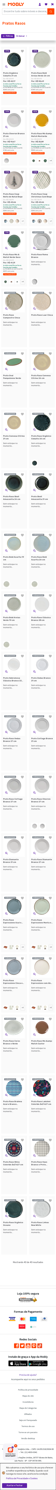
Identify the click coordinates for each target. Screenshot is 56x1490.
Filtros (9, 36)
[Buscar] (50, 11)
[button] (21, 36)
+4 (51, 161)
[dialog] (28, 1476)
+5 (23, 947)
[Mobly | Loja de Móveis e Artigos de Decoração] (16, 4)
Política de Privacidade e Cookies (22, 1478)
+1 (23, 221)
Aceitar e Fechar (15, 1485)
